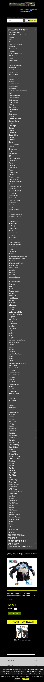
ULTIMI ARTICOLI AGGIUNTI (20, 547)
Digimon (11, 137)
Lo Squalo (12, 328)
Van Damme (13, 496)
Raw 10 (11, 389)
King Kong (12, 300)
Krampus (12, 303)
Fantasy (11, 163)
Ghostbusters (13, 195)
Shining (11, 419)
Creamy (11, 123)
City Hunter (12, 107)
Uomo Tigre (13, 493)
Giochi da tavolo (14, 200)
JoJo (10, 286)
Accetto (25, 678)
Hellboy (11, 230)
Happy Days (13, 223)
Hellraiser (12, 235)
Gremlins (12, 212)
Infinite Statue (13, 268)
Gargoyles (12, 188)
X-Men (11, 521)
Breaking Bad (13, 86)
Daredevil (12, 128)
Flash (11, 170)
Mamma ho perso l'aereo (17, 340)
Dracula (11, 147)
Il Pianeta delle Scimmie (17, 258)
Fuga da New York (15, 179)
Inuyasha (12, 270)
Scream (11, 417)
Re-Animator (13, 391)
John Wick (12, 284)
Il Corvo (11, 254)
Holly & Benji (13, 237)
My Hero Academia (15, 354)
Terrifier (11, 463)
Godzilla (11, 205)
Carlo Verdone (13, 100)
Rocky (11, 403)
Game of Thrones (15, 186)
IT (9, 279)
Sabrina (11, 405)
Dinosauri (12, 140)
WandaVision (13, 503)
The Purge (12, 473)
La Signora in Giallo (15, 312)
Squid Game (13, 433)
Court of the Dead (15, 119)
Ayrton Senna (13, 60)
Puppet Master (14, 384)
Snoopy (11, 424)
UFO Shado (13, 489)
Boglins (11, 81)
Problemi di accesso (25, 11)
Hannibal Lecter (14, 221)
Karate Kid (12, 296)
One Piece (12, 370)
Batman (11, 63)
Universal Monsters (15, 491)
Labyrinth (12, 317)
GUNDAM (12, 532)
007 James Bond (14, 32)
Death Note (12, 133)
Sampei (11, 410)
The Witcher (13, 475)
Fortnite (11, 174)
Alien (10, 42)
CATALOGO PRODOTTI (18, 30)
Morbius (11, 349)
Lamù (11, 321)
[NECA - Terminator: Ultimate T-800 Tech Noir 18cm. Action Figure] (22, 631)
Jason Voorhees (14, 282)
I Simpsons (12, 251)
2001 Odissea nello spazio (18, 35)
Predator (12, 379)
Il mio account (33, 9)
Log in (21, 9)
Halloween (12, 219)
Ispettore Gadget (14, 277)
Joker (11, 289)
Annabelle (12, 46)
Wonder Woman (14, 514)
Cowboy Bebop (14, 121)
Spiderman (12, 431)
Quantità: (10, 608)
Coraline (11, 116)
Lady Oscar (13, 319)
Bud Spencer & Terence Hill (18, 91)
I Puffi (11, 249)
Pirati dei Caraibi (14, 375)
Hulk (10, 240)
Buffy (10, 93)
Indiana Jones (13, 265)
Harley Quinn (13, 226)
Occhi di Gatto (14, 368)
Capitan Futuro (14, 98)
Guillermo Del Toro (15, 216)
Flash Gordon (13, 172)
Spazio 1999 (13, 428)
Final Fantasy (13, 167)
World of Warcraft (14, 517)
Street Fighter (13, 447)
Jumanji (11, 293)
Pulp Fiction (13, 382)
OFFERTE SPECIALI (16, 535)
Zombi (11, 526)
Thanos (11, 466)
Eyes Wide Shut (14, 158)
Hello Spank (13, 233)
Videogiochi (13, 500)
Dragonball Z (13, 149)
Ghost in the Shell (15, 191)
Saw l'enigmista (14, 412)
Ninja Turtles (13, 365)
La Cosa (12, 310)
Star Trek (12, 438)
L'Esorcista (12, 305)
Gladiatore (12, 202)
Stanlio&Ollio (13, 435)
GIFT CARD (13, 529)
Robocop (12, 396)
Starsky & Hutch (14, 442)
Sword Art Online (14, 456)
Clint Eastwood (14, 109)
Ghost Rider (13, 193)
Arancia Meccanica (15, 53)
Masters (11, 344)
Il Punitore (12, 261)
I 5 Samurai (13, 247)
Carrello (32, 21)
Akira (10, 39)
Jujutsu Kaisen (14, 291)
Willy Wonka (13, 510)
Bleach (11, 79)
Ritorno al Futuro (14, 393)
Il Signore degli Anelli (16, 263)
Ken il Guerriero (14, 298)
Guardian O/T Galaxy (16, 214)
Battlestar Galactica (15, 65)
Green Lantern (14, 209)
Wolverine (12, 512)
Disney (11, 142)
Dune (10, 151)
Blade (11, 77)
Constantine (13, 114)
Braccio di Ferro (14, 84)
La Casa (12, 307)
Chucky (11, 105)
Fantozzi (12, 165)
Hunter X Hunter (14, 242)
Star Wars (12, 440)
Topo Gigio (12, 482)
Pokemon (12, 377)
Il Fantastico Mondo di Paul (18, 256)
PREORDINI (13, 538)
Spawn (11, 426)
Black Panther (13, 72)
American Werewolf (15, 44)
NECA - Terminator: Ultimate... (22, 640)
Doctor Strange (14, 144)
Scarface (12, 414)
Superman (12, 452)
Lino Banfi (12, 326)
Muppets (12, 351)
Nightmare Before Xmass (17, 363)
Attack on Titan (14, 56)
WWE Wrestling (14, 519)
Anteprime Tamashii (15, 49)
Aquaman (12, 51)
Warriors (12, 507)
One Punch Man (14, 372)
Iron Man (12, 275)
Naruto (11, 358)
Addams (12, 37)
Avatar (11, 58)
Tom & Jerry (13, 480)
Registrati (26, 9)
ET (10, 156)
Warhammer (13, 505)
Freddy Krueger (14, 177)
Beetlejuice (12, 67)
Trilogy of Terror (14, 484)
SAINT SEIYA (13, 544)
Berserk (11, 70)
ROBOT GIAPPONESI (17, 541)
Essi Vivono (13, 154)
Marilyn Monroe (14, 342)
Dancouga (12, 126)
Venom (11, 498)
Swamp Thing (13, 454)
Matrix (11, 347)
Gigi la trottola (13, 198)
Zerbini (11, 524)
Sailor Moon (13, 407)
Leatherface (13, 323)
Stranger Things (14, 445)
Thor (10, 477)
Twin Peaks (13, 487)
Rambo (11, 386)
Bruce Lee (12, 88)
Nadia (11, 356)
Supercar (12, 449)
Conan (11, 112)
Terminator (12, 461)
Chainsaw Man (14, 102)
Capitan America (14, 95)
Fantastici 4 (13, 160)
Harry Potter (13, 228)
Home (8, 553)
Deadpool (12, 130)
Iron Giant (12, 272)
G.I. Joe (11, 184)
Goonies (12, 207)
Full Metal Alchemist (15, 181)
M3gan (11, 337)
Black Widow (13, 74)
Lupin (10, 333)
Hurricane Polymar (15, 244)
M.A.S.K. (12, 335)
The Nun (12, 470)
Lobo (10, 330)
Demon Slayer (14, 135)
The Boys (12, 468)
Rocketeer (12, 400)
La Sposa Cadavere (15, 314)
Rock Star (12, 398)
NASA (11, 361)
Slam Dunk (12, 421)
